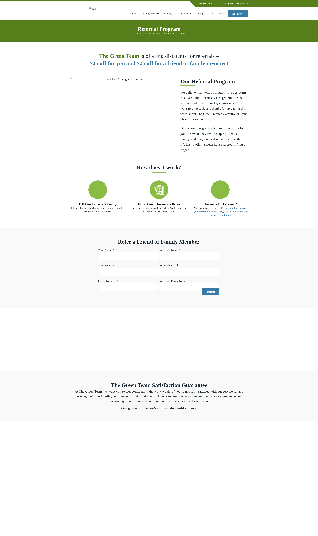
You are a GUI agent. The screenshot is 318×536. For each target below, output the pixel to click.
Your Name (105, 250)
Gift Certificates (184, 15)
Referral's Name (169, 250)
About (134, 15)
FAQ (210, 13)
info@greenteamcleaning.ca (234, 3)
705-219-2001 (205, 3)
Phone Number (107, 281)
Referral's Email (169, 265)
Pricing (168, 15)
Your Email (105, 265)
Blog (200, 13)
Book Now (237, 13)
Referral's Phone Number (174, 281)
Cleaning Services (150, 15)
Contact (223, 15)
